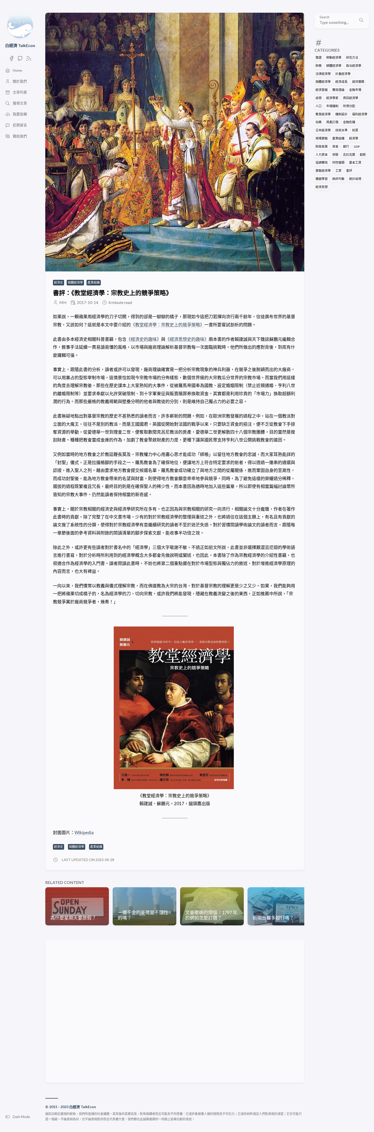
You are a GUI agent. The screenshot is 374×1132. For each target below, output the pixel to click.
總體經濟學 (333, 66)
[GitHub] (20, 59)
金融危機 (349, 122)
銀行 (346, 146)
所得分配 (349, 106)
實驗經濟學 (323, 171)
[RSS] (29, 59)
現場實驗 (321, 138)
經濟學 (353, 138)
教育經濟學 (323, 114)
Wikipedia (84, 832)
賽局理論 (338, 90)
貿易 (335, 146)
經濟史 (58, 282)
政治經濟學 (353, 66)
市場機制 (332, 106)
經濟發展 (321, 90)
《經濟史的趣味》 (143, 339)
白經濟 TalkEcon (20, 45)
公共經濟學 (323, 130)
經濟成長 (341, 82)
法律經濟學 (323, 74)
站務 (318, 122)
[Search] (361, 20)
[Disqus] (175, 1010)
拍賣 (355, 130)
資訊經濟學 (350, 98)
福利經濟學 (359, 114)
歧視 (318, 98)
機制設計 (341, 114)
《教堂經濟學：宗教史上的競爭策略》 (167, 324)
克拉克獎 (349, 155)
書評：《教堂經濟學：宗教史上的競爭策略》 (112, 292)
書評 (349, 171)
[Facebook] (11, 59)
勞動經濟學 (333, 57)
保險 (335, 155)
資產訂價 (332, 122)
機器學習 (321, 179)
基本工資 (355, 162)
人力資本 (321, 155)
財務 (318, 66)
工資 (338, 171)
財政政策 (321, 146)
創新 (363, 155)
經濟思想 (321, 187)
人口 (318, 106)
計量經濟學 (343, 74)
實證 (318, 57)
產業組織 (338, 138)
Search (324, 17)
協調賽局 (321, 162)
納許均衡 (338, 179)
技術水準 (341, 130)
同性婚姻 (338, 162)
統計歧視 (355, 179)
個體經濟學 (323, 82)
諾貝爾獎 (358, 82)
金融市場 (355, 90)
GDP (357, 146)
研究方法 (352, 57)
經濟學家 (332, 98)
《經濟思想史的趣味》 (187, 339)
